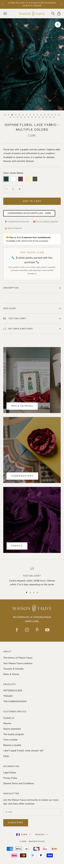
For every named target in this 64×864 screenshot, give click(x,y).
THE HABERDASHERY (15, 701)
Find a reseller (10, 739)
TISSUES (8, 696)
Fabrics (17, 545)
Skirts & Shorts (11, 674)
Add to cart (32, 201)
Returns (7, 723)
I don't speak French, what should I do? (23, 750)
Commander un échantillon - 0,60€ (29, 213)
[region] (32, 576)
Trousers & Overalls (13, 668)
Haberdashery (22, 475)
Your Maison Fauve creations (17, 663)
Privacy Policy (10, 778)
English (39, 834)
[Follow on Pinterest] (37, 629)
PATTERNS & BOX (12, 690)
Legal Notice (9, 772)
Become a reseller (12, 745)
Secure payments (12, 728)
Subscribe (15, 822)
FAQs (6, 756)
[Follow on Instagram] (26, 629)
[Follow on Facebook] (16, 629)
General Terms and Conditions (18, 783)
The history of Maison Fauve (17, 657)
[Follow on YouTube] (47, 629)
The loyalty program (13, 734)
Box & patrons (22, 405)
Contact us (8, 718)
